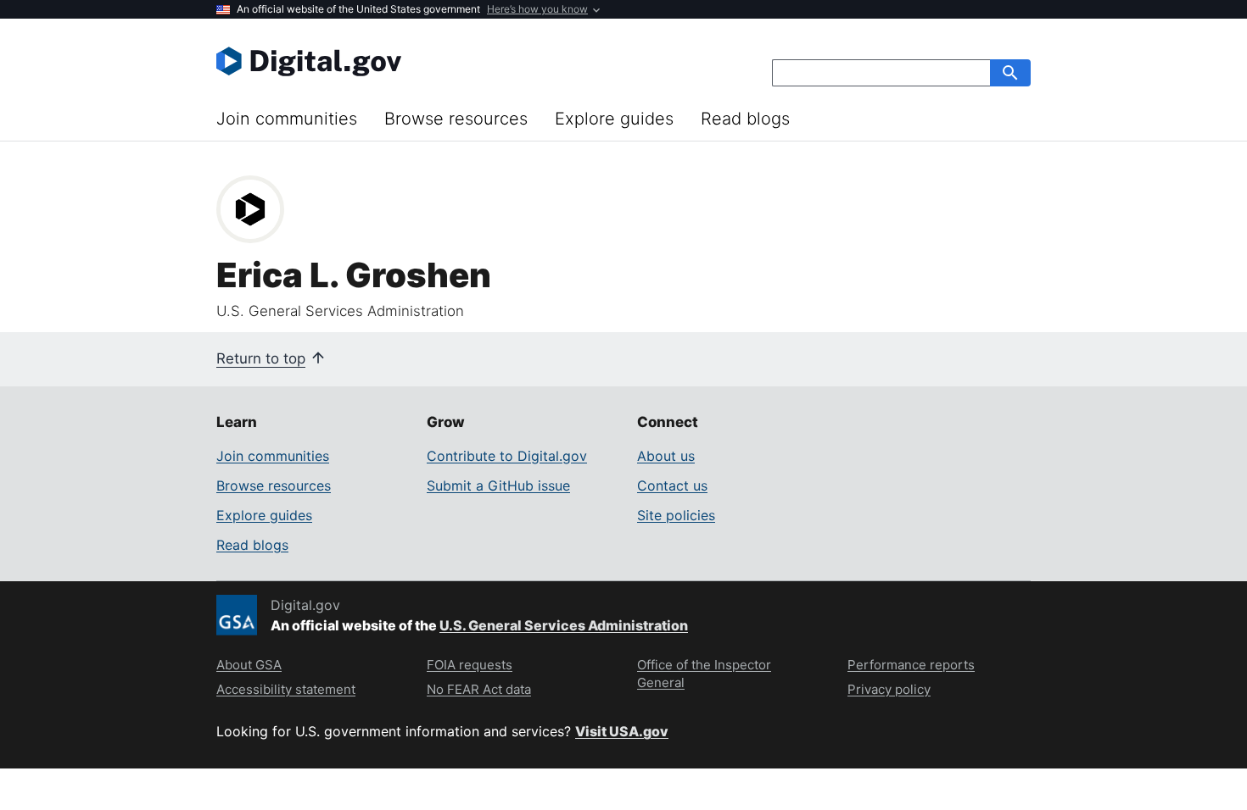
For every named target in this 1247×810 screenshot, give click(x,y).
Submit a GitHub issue (498, 485)
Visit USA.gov (621, 731)
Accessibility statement (285, 689)
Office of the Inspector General (704, 674)
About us (666, 455)
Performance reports (911, 665)
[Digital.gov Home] (420, 61)
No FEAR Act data (479, 689)
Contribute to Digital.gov (507, 455)
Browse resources (456, 118)
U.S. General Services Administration (563, 625)
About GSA (249, 665)
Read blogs (745, 118)
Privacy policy (889, 689)
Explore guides (614, 118)
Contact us (672, 485)
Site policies (676, 515)
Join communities (286, 118)
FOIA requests (469, 665)
